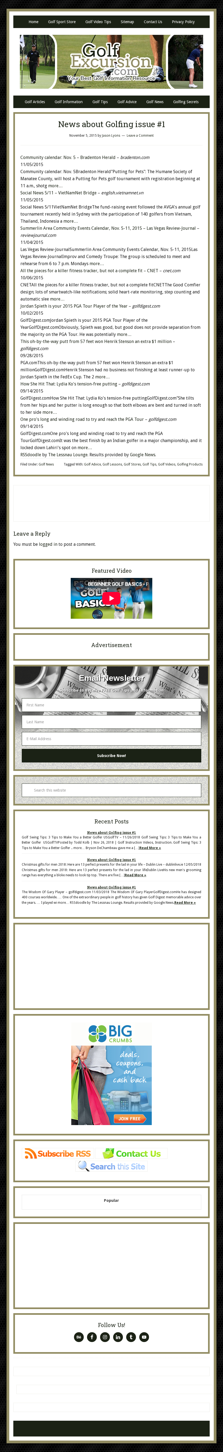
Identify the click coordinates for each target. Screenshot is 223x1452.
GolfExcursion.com (111, 62)
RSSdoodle (30, 454)
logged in (48, 544)
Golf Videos (166, 464)
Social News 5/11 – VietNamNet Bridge (58, 192)
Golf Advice (92, 464)
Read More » (150, 848)
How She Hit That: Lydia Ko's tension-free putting (69, 384)
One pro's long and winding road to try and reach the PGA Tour (82, 419)
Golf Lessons (112, 464)
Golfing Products (190, 464)
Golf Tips (149, 464)
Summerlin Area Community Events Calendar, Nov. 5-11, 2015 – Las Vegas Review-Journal (108, 228)
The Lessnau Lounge (68, 454)
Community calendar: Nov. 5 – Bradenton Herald (68, 157)
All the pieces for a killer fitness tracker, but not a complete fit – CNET (89, 270)
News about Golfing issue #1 (111, 832)
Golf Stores (132, 464)
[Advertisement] (111, 502)
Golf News (46, 464)
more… (55, 185)
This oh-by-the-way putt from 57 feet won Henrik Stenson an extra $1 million (96, 341)
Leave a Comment (140, 135)
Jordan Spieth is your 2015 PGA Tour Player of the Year (74, 306)
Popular (111, 1200)
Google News (142, 454)
